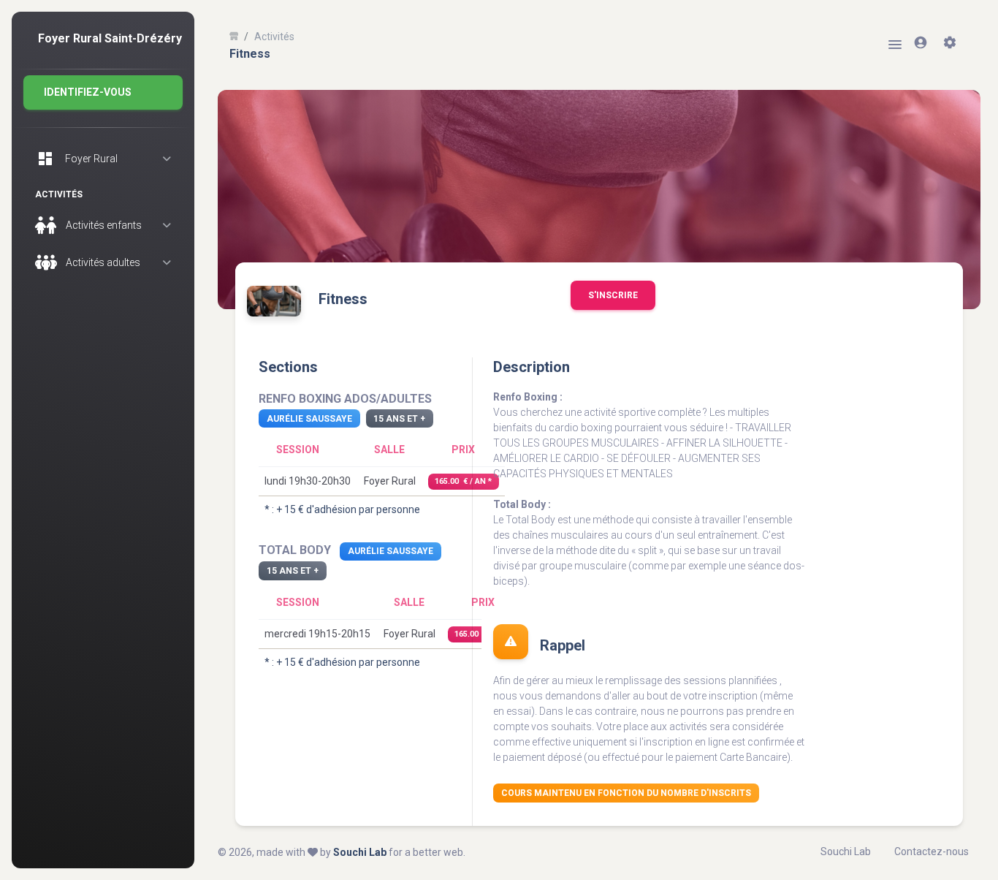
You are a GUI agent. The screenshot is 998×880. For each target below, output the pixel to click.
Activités (274, 36)
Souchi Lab (359, 852)
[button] (103, 92)
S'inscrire (613, 295)
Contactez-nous (931, 851)
